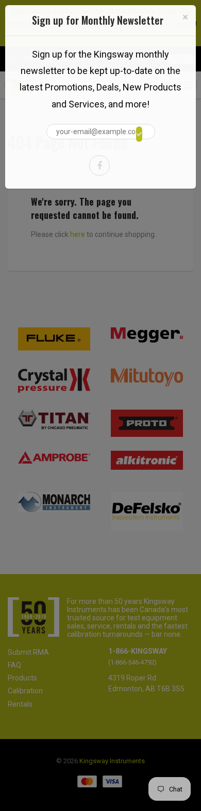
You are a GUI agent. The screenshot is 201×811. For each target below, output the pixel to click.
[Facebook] (99, 165)
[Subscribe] (139, 134)
